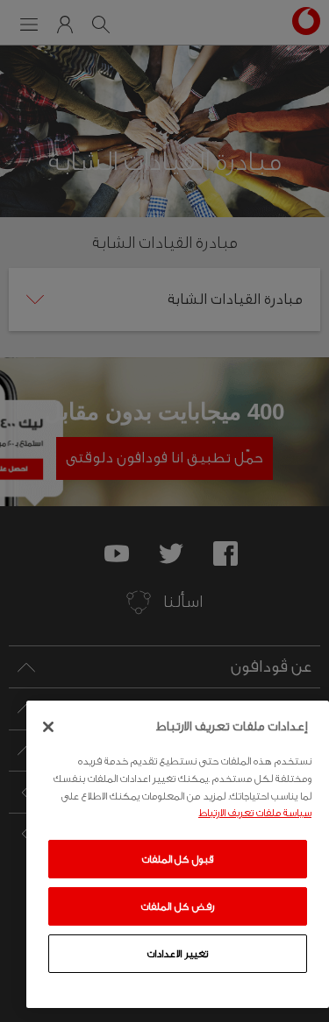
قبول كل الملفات (177, 859)
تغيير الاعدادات (177, 954)
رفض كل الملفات (177, 906)
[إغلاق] (48, 727)
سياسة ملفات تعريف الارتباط (254, 813)
